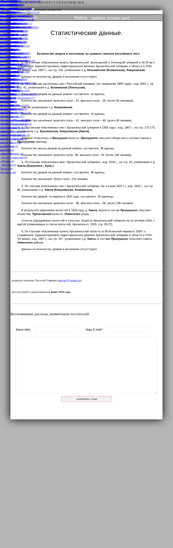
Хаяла (80, 17)
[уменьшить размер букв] (47, 9)
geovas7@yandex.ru (69, 280)
